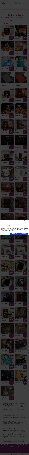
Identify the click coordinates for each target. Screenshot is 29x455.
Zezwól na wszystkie (24, 233)
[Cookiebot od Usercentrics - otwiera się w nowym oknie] (25, 221)
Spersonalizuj (14, 233)
